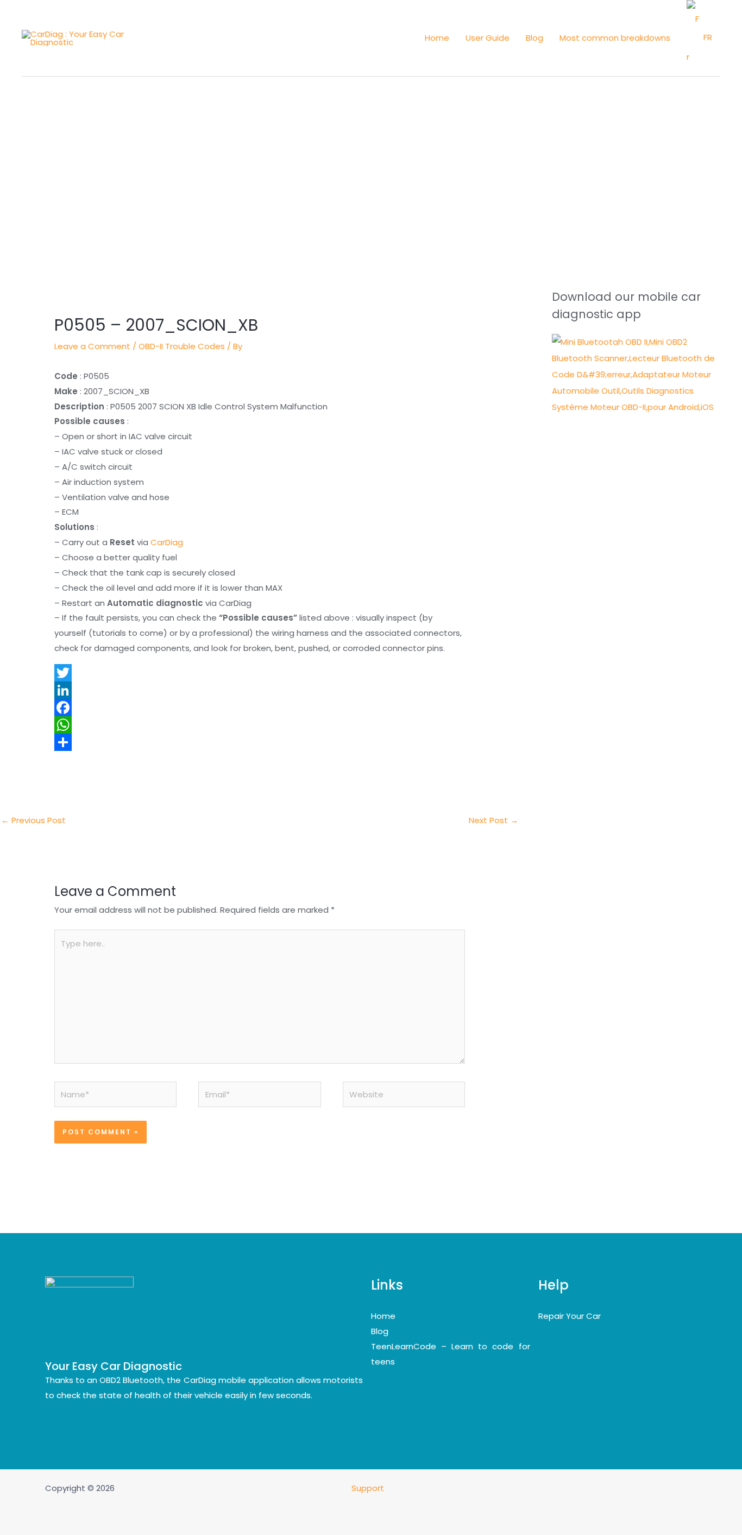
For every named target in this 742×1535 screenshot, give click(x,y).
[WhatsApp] (259, 725)
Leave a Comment (92, 346)
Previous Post (33, 820)
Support (368, 1488)
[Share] (259, 742)
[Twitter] (259, 672)
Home (383, 1316)
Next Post (493, 820)
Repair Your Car (569, 1316)
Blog (379, 1331)
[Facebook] (259, 707)
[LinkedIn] (259, 690)
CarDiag (166, 542)
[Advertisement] (371, 158)
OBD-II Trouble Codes (182, 346)
